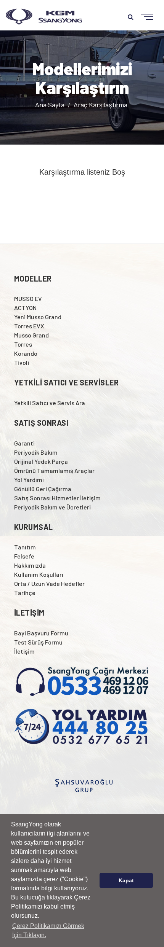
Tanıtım (25, 547)
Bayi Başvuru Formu (41, 633)
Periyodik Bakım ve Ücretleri (52, 507)
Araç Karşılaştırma (100, 104)
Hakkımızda (30, 565)
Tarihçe (24, 592)
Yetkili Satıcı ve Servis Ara (49, 402)
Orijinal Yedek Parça (41, 461)
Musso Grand (31, 335)
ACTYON (25, 307)
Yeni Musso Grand (37, 316)
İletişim (24, 651)
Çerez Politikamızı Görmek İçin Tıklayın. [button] (48, 930)
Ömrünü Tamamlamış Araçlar (54, 470)
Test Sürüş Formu (38, 642)
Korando (25, 353)
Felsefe (24, 556)
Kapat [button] (126, 880)
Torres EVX (29, 325)
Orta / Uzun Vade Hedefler (49, 583)
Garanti (24, 443)
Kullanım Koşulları (38, 574)
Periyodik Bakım (36, 452)
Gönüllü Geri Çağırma (42, 488)
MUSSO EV (28, 298)
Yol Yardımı (29, 479)
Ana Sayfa (50, 104)
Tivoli (21, 362)
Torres (23, 344)
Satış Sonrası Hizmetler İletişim (57, 497)
